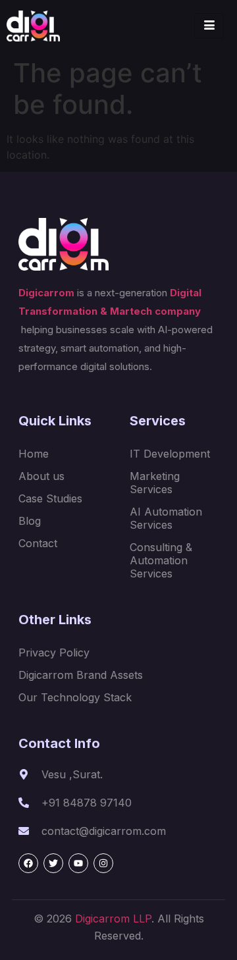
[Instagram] (103, 863)
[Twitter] (53, 863)
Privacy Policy (54, 652)
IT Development (170, 453)
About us (41, 476)
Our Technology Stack (75, 697)
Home (33, 453)
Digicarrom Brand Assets (80, 674)
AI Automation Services (166, 518)
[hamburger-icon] (209, 26)
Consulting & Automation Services (161, 560)
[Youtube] (78, 863)
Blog (29, 520)
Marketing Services (155, 482)
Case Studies (50, 498)
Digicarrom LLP (113, 918)
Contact (37, 543)
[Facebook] (28, 863)
